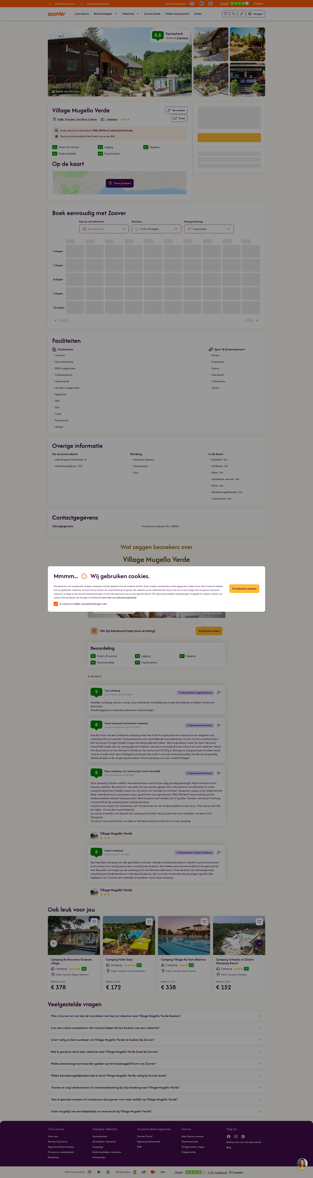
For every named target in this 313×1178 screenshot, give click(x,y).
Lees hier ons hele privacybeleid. (119, 597)
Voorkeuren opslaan (244, 588)
